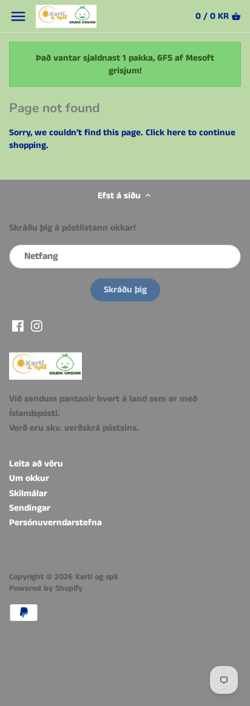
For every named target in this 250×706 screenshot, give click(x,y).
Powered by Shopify (46, 588)
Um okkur (29, 478)
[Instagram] (36, 325)
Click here (166, 132)
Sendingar (29, 508)
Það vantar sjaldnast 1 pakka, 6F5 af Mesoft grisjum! (125, 64)
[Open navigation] (18, 16)
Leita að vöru (36, 463)
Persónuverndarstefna (55, 522)
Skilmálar (28, 493)
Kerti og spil (96, 577)
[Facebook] (18, 325)
